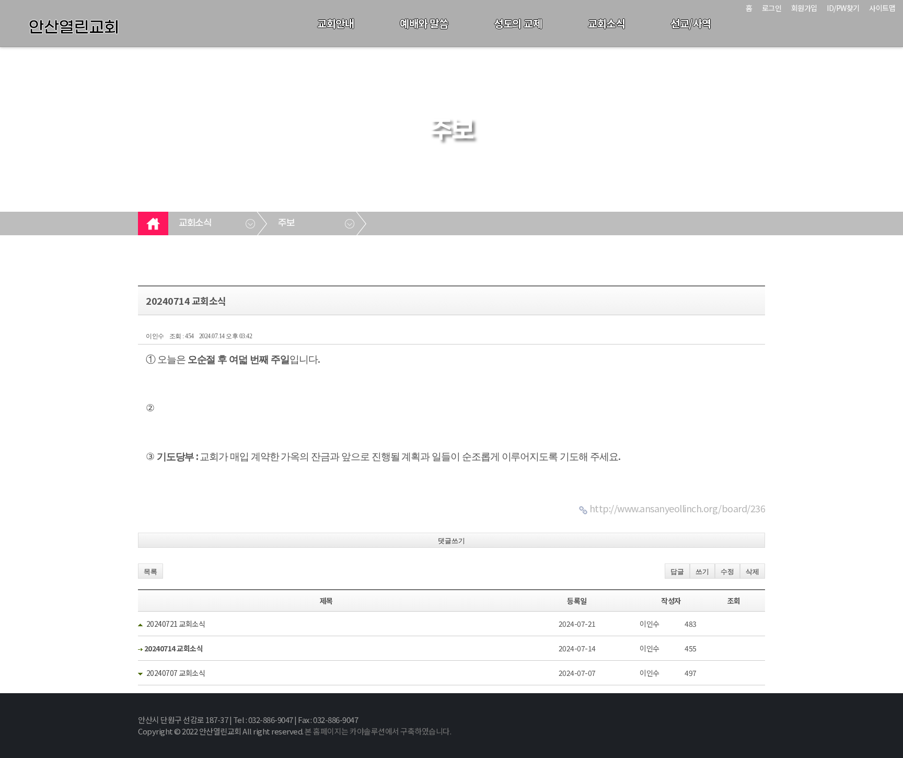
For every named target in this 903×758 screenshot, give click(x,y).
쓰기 (702, 572)
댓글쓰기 (451, 541)
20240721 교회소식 (175, 623)
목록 (150, 572)
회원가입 (804, 8)
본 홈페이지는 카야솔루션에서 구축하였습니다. (378, 731)
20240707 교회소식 (175, 673)
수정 (727, 572)
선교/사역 (690, 23)
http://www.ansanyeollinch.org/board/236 (677, 508)
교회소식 (606, 23)
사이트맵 (882, 8)
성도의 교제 (518, 23)
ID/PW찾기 (843, 8)
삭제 (752, 572)
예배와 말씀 (424, 23)
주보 (286, 223)
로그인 (772, 8)
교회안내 (335, 23)
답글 (677, 572)
